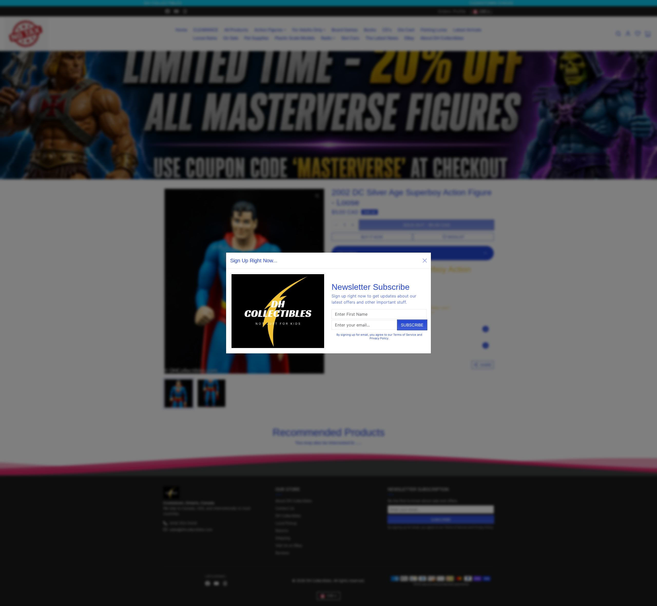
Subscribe (412, 324)
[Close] (425, 260)
